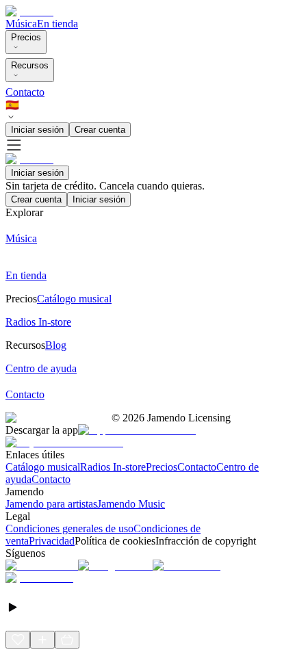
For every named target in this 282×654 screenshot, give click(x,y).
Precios (26, 37)
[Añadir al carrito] (67, 640)
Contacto (24, 92)
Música (21, 23)
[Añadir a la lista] (42, 640)
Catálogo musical (42, 467)
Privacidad (52, 541)
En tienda (57, 23)
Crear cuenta (100, 130)
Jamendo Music (131, 504)
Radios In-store (113, 467)
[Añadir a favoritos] (17, 640)
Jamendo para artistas (51, 504)
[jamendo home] (29, 11)
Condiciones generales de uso (69, 528)
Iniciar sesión (37, 130)
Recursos (30, 65)
